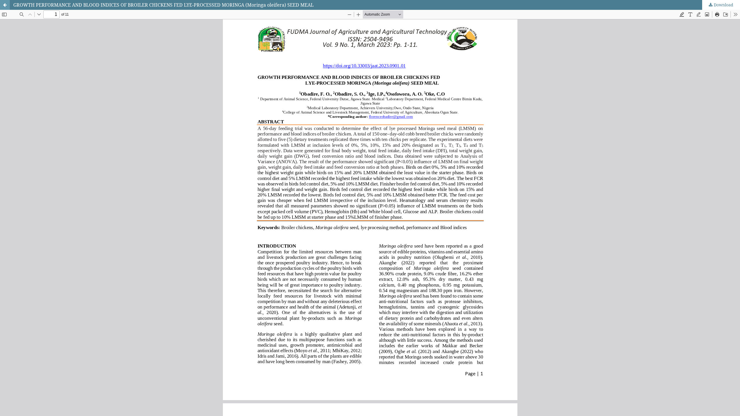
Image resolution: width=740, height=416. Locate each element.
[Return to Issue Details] (5, 5)
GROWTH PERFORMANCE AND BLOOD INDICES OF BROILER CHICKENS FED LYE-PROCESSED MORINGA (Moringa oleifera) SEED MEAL (163, 5)
